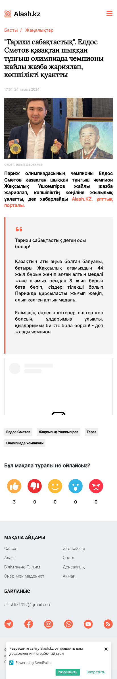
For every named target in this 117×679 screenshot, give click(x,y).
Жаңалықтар (39, 30)
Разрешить (68, 671)
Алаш (9, 557)
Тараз (91, 432)
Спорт (69, 557)
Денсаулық (74, 567)
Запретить (96, 671)
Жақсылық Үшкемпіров (58, 432)
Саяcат (11, 548)
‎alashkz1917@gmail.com (27, 604)
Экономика (74, 548)
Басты (11, 30)
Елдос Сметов (18, 432)
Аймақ (69, 576)
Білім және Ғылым (22, 567)
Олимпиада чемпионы (24, 443)
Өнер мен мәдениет (24, 576)
